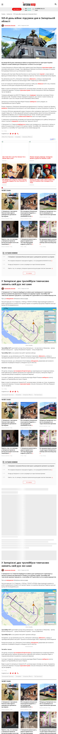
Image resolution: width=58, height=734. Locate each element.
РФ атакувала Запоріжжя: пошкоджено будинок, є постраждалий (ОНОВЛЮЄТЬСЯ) (29, 213)
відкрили (15, 121)
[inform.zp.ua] (29, 4)
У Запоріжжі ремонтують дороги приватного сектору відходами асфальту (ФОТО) (29, 241)
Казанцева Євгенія (10, 25)
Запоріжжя (17, 136)
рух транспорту (38, 394)
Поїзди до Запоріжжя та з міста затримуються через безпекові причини (48, 212)
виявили (4, 108)
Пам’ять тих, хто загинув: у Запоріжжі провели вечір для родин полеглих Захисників (10, 241)
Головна (3, 14)
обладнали (34, 361)
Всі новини (29, 273)
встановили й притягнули (22, 371)
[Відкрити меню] (2, 4)
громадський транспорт (8, 394)
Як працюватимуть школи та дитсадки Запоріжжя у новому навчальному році (48, 240)
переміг (42, 74)
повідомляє (10, 298)
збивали (40, 84)
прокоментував (47, 67)
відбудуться (22, 124)
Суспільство (9, 14)
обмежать (32, 79)
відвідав (33, 95)
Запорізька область (27, 136)
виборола (33, 101)
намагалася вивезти (25, 116)
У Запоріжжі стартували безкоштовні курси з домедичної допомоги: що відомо (9, 213)
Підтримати (16, 9)
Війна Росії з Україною (7, 136)
